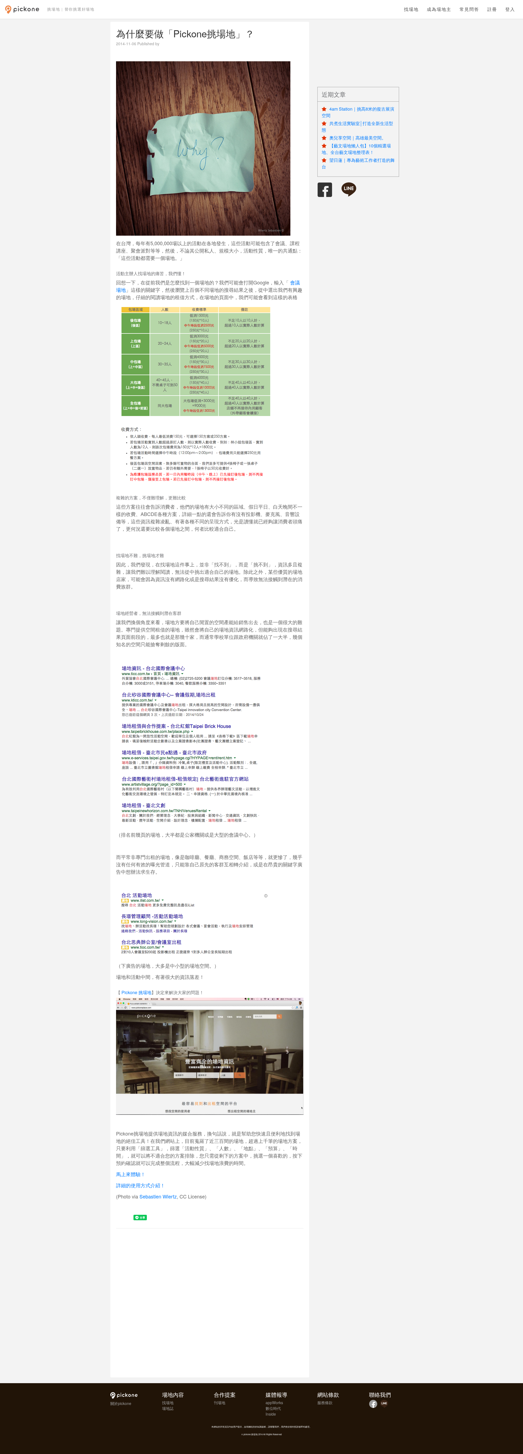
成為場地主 (439, 9)
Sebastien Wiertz (158, 1196)
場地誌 (168, 1408)
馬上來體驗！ (130, 1173)
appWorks (274, 1402)
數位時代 (273, 1408)
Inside (271, 1414)
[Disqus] (209, 1302)
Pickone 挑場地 (136, 992)
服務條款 (325, 1402)
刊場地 (219, 1402)
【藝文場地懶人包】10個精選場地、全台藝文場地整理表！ (356, 148)
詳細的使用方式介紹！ (140, 1185)
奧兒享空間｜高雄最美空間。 (357, 138)
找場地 (411, 9)
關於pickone (120, 1403)
